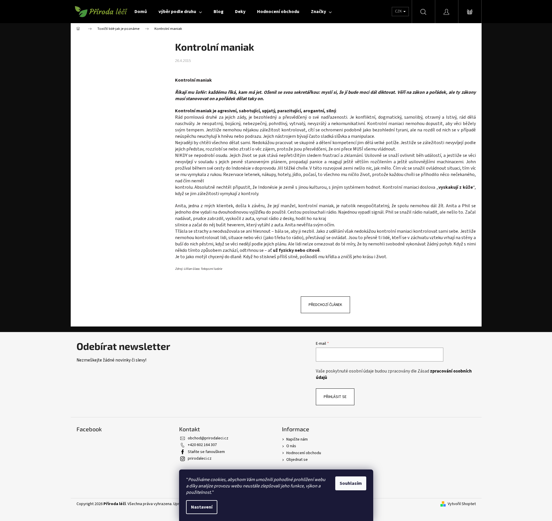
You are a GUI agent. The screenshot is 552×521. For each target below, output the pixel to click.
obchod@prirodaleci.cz (208, 438)
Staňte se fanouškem (206, 452)
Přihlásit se (335, 397)
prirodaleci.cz (200, 458)
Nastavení (201, 507)
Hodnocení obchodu (303, 453)
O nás (291, 446)
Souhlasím (351, 483)
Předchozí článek (325, 305)
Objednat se (297, 460)
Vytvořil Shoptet (462, 504)
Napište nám (297, 439)
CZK (399, 11)
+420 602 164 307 (202, 445)
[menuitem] (141, 11)
